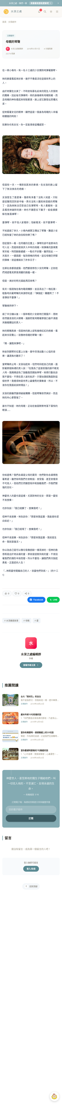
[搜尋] (45, 11)
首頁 (4, 22)
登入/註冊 (31, 868)
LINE (55, 599)
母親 (26, 620)
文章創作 (12, 22)
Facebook (38, 599)
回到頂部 (33, 886)
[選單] (57, 11)
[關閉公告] (58, 3)
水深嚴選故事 (11, 620)
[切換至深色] (51, 11)
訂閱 (31, 818)
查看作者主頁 (29, 665)
